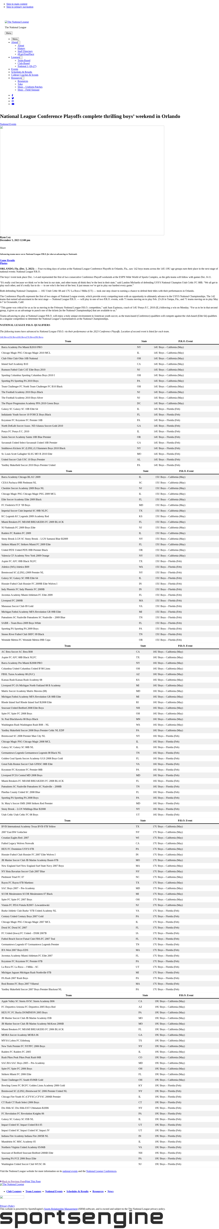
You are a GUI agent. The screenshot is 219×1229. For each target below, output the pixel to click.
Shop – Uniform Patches (30, 87)
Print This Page (33, 1181)
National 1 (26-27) (27, 66)
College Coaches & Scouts (24, 74)
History (21, 48)
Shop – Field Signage (28, 89)
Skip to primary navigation (19, 6)
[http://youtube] (13, 104)
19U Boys (39, 337)
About (14, 42)
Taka (20, 84)
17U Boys (30, 337)
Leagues (15, 57)
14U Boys (4, 337)
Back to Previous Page (13, 1181)
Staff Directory (25, 51)
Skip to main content (16, 4)
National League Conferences (101, 1171)
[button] (9, 33)
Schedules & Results (21, 72)
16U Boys (21, 337)
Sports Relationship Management (61, 1208)
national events (70, 1171)
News (111, 1191)
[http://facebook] (12, 95)
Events (14, 69)
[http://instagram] (13, 101)
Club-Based (24, 63)
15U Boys (13, 337)
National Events (8, 124)
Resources (16, 78)
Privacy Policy (7, 1206)
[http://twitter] (13, 98)
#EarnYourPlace (26, 54)
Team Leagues (33, 1191)
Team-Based (24, 60)
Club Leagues (13, 1191)
